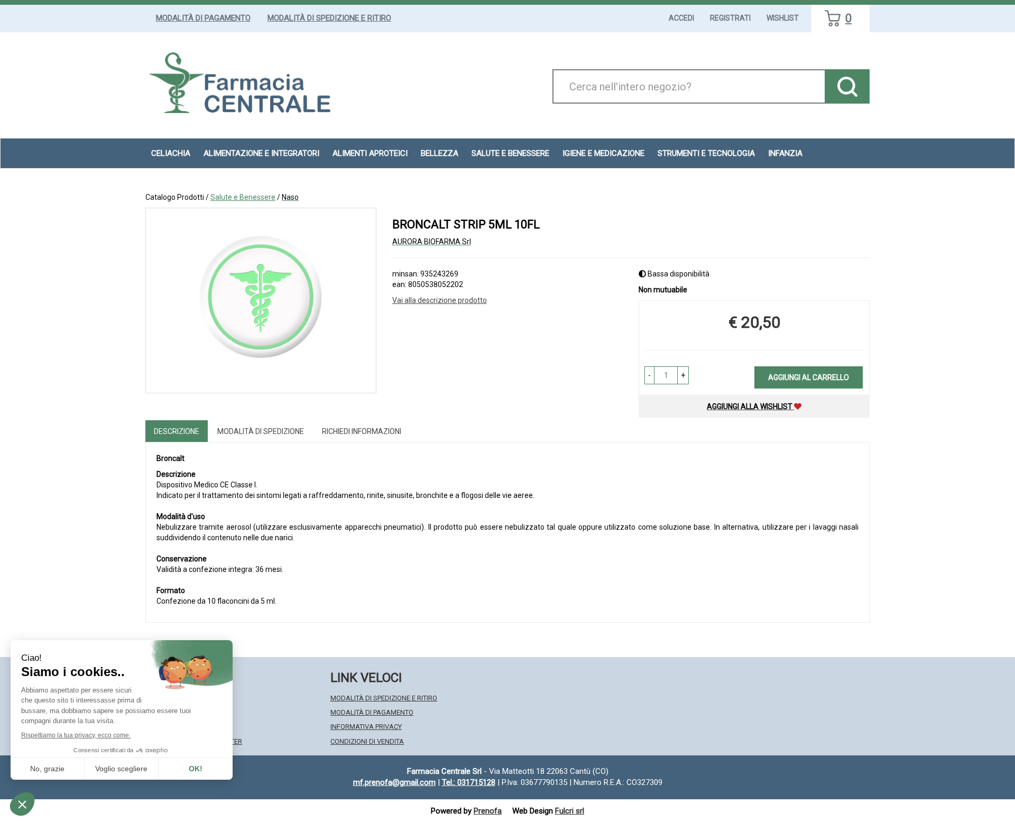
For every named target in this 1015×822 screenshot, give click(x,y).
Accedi (681, 18)
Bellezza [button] (439, 153)
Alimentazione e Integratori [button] (261, 153)
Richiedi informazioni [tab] (361, 431)
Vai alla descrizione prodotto (439, 300)
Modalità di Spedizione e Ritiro (329, 18)
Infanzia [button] (785, 153)
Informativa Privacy (366, 727)
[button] (649, 375)
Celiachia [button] (170, 153)
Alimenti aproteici (370, 153)
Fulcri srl (569, 811)
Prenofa (488, 811)
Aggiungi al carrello (808, 377)
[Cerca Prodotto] (847, 86)
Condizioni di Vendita (367, 741)
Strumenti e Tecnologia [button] (706, 153)
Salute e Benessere (242, 197)
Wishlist (783, 18)
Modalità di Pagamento (203, 18)
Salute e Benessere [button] (510, 153)
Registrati (730, 18)
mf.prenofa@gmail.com (394, 782)
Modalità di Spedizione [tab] (260, 431)
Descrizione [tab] (176, 431)
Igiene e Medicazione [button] (603, 153)
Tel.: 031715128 (468, 782)
